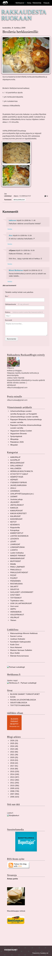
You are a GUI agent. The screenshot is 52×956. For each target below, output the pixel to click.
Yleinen (13, 620)
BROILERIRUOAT (19, 199)
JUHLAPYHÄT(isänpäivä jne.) (22, 494)
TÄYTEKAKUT (16, 598)
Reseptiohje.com (14, 726)
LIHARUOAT (15, 544)
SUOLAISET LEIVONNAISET (21, 592)
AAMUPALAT (15, 457)
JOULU (13, 488)
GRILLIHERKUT (16, 466)
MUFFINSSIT (15, 561)
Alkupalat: (14, 445)
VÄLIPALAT (14, 617)
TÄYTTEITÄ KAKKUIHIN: (20, 705)
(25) (14, 757)
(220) (14, 771)
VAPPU (13, 609)
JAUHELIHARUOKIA (18, 485)
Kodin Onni (14, 645)
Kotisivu (24, 312)
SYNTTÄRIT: (15, 595)
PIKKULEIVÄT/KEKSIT (19, 572)
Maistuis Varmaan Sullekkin (21, 650)
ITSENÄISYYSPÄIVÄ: (18, 482)
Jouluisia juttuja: (16, 499)
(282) (14, 780)
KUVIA (12, 697)
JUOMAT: (14, 497)
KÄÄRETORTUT (16, 533)
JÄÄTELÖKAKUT (17, 505)
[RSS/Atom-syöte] (18, 865)
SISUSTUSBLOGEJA (18, 703)
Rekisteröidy (37, 3)
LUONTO (14, 550)
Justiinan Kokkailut (17, 639)
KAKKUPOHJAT (16, 511)
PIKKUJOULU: (16, 570)
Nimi (7, 296)
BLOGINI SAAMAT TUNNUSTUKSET (25, 694)
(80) (14, 769)
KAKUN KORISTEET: (18, 513)
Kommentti (8, 320)
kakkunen (12, 220)
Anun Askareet (16, 647)
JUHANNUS (15, 491)
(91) (14, 766)
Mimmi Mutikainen (16, 270)
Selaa (29, 3)
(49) (14, 746)
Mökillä (13, 564)
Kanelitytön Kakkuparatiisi (20, 642)
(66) (14, 752)
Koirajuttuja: (15, 530)
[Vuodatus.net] (11, 950)
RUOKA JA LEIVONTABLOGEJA (23, 700)
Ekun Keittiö (15, 653)
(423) (14, 797)
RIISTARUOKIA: (16, 584)
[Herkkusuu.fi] (21, 683)
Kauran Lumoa (16, 636)
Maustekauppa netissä (16, 911)
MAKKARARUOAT (17, 558)
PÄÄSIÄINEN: (15, 581)
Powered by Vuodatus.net (40, 953)
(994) (14, 794)
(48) (14, 749)
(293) (14, 783)
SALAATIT (14, 587)
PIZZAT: (13, 575)
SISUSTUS (14, 589)
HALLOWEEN (15, 468)
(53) (14, 760)
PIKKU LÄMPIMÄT (17, 567)
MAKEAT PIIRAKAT (18, 556)
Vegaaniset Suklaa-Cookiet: (21, 431)
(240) (14, 774)
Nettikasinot (20, 3)
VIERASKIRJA (15, 612)
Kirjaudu (46, 3)
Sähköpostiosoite (17, 304)
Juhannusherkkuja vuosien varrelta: (24, 417)
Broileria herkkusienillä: (21, 31)
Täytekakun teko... (17, 601)
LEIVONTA (14, 539)
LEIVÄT (13, 542)
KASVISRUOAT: (16, 519)
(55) (14, 743)
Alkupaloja (14, 439)
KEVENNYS (15, 525)
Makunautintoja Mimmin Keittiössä (23, 633)
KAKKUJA (14, 508)
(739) (14, 791)
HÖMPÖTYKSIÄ (16, 477)
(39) (14, 755)
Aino (10, 235)
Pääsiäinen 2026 (17, 442)
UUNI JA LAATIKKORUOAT (21, 603)
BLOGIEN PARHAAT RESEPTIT (14, 721)
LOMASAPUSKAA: (17, 547)
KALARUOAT (15, 516)
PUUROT (14, 578)
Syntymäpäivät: (16, 436)
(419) (14, 788)
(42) (14, 763)
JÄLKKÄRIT (15, 502)
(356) (14, 786)
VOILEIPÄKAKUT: (17, 615)
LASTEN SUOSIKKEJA (19, 536)
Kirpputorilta (15, 527)
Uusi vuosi (14, 606)
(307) (14, 777)
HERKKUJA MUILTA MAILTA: (21, 471)
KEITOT (13, 522)
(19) (14, 741)
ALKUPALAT (15, 460)
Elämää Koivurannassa (19, 656)
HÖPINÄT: (14, 480)
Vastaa (9, 229)
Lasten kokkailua (17, 553)
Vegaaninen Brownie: (18, 434)
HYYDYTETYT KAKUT (19, 474)
